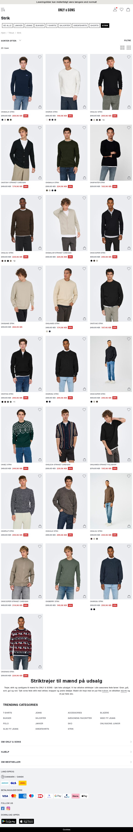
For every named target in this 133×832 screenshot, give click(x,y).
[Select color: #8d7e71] (10, 261)
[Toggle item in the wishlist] (39, 58)
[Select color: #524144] (49, 120)
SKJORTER (41, 718)
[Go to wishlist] (121, 10)
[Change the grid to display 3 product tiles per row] (129, 48)
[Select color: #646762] (55, 120)
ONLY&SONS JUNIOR (110, 723)
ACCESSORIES (75, 712)
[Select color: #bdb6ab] (5, 120)
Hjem (3, 32)
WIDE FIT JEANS (107, 718)
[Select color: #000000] (8, 120)
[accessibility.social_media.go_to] (3, 809)
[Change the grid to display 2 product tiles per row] (122, 48)
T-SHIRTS (7, 712)
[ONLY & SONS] (66, 10)
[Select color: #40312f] (99, 120)
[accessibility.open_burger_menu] (3, 10)
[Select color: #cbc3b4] (94, 120)
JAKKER (39, 723)
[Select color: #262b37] (52, 120)
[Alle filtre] (127, 41)
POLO (6, 723)
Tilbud (11, 32)
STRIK (71, 729)
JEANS (39, 712)
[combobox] (11, 41)
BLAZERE (104, 712)
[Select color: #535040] (10, 120)
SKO (70, 723)
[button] (22, 82)
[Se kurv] (128, 10)
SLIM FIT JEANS (10, 729)
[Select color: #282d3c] (2, 120)
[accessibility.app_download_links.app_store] (27, 821)
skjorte (124, 690)
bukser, (105, 690)
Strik (19, 32)
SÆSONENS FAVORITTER (80, 718)
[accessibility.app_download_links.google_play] (10, 821)
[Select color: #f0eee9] (47, 120)
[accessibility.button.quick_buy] (39, 107)
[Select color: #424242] (97, 120)
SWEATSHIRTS (42, 729)
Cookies (66, 829)
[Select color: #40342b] (94, 261)
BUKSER (7, 718)
